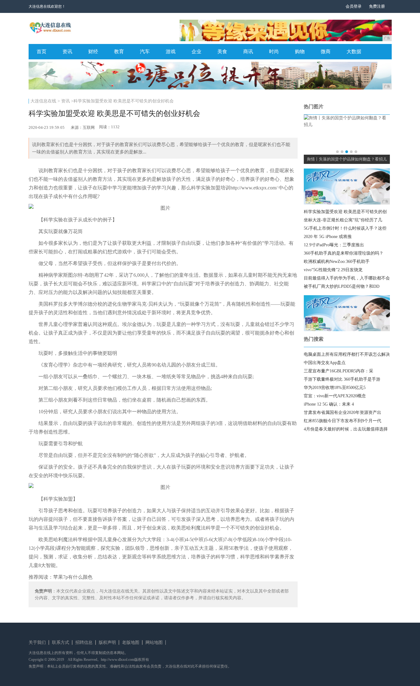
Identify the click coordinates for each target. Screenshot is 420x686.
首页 (41, 51)
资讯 (67, 51)
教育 (119, 51)
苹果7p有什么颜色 (73, 577)
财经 (93, 51)
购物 (300, 51)
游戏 (171, 51)
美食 (222, 51)
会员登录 (354, 6)
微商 (326, 51)
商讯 (248, 51)
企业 (196, 51)
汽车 (145, 51)
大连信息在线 (43, 101)
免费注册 (377, 6)
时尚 (274, 51)
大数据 (354, 51)
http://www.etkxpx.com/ (253, 187)
